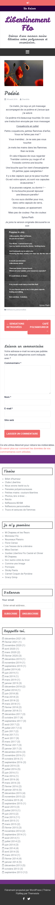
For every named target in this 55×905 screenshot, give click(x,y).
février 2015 (11, 827)
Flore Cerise (11, 542)
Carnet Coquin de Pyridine (18, 573)
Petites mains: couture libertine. (21, 492)
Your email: (8, 599)
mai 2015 (10, 817)
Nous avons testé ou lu (17, 485)
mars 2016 (10, 782)
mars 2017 (10, 741)
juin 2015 (10, 813)
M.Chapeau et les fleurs (17, 532)
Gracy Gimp (11, 577)
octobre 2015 (12, 800)
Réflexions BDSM (14, 502)
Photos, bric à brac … (16, 496)
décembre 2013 (13, 865)
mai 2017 (10, 734)
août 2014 (10, 837)
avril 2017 (10, 738)
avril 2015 (10, 820)
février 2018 (11, 707)
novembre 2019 (13, 662)
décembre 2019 (13, 659)
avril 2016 (10, 779)
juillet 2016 (11, 769)
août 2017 (10, 724)
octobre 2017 (12, 717)
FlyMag (20, 893)
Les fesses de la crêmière (18, 546)
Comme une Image (15, 563)
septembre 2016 (13, 762)
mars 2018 (10, 703)
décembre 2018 (13, 686)
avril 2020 (10, 648)
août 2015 (10, 806)
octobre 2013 (12, 868)
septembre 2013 (13, 872)
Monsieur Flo (12, 535)
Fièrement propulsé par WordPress (23, 890)
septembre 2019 (13, 666)
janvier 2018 (11, 710)
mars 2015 (10, 824)
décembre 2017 (13, 714)
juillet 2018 (11, 690)
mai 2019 (10, 676)
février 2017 (11, 745)
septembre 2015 (13, 803)
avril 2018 (10, 700)
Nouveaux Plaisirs (14, 539)
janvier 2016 (11, 789)
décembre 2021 (13, 638)
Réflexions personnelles (16, 310)
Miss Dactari (11, 549)
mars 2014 (10, 855)
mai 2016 (10, 776)
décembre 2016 (13, 752)
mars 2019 (10, 679)
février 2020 (11, 655)
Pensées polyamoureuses (18, 489)
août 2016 (10, 765)
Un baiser (30, 8)
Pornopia (9, 566)
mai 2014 (10, 848)
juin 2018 (10, 693)
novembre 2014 (13, 831)
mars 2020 (10, 652)
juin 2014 (10, 844)
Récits (8, 499)
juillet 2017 (11, 727)
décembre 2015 (13, 793)
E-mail (8, 408)
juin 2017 (10, 731)
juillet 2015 (11, 810)
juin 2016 (10, 772)
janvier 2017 (11, 748)
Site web (9, 420)
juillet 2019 (11, 669)
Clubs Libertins (13, 482)
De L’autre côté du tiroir (17, 560)
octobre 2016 (12, 758)
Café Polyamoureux (39, 327)
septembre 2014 (13, 834)
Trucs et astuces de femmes (20, 509)
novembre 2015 (13, 796)
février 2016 (11, 786)
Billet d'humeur (13, 478)
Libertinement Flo (27, 24)
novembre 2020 (13, 645)
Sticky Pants (11, 570)
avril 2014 (10, 851)
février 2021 (11, 642)
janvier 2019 (11, 683)
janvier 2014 (11, 862)
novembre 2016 (13, 755)
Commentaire (12, 363)
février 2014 (11, 858)
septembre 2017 (13, 721)
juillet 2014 (11, 841)
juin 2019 (10, 672)
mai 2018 (10, 696)
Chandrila (25, 99)
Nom (7, 397)
